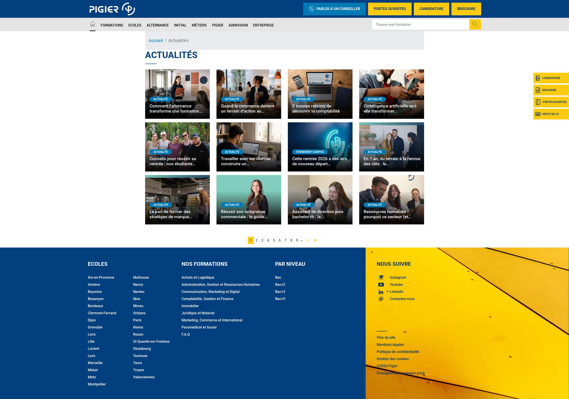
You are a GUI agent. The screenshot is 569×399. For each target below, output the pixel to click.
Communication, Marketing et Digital (211, 292)
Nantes (138, 292)
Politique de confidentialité (398, 352)
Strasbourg (142, 349)
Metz (92, 377)
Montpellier (97, 384)
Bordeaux (95, 306)
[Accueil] (92, 24)
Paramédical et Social (199, 327)
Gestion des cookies (393, 359)
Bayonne (95, 292)
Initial (180, 25)
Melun (93, 370)
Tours (137, 363)
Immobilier (190, 306)
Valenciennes (144, 377)
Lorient (93, 349)
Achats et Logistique (198, 277)
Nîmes (138, 306)
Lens (92, 334)
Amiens (94, 284)
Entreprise (263, 25)
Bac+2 (280, 284)
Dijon (92, 320)
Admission (238, 25)
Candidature (431, 9)
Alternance (158, 25)
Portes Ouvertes (390, 9)
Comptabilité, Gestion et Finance (207, 299)
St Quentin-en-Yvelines (151, 341)
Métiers (199, 25)
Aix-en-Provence (101, 277)
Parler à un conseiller (338, 9)
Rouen (138, 334)
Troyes (138, 370)
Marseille (95, 363)
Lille (91, 341)
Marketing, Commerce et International (212, 320)
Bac (278, 277)
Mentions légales (390, 345)
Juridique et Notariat (198, 313)
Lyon (91, 356)
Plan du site (386, 337)
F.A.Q (186, 334)
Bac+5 (280, 299)
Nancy (138, 284)
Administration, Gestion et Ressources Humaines (221, 284)
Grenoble (95, 327)
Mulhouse (141, 277)
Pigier (217, 25)
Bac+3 (280, 292)
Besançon (96, 299)
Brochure (466, 9)
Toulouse (140, 356)
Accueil (156, 40)
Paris (137, 320)
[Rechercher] (475, 24)
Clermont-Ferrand (102, 313)
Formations (112, 25)
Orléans (139, 313)
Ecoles (134, 25)
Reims (138, 327)
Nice (136, 299)
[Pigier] (113, 9)
